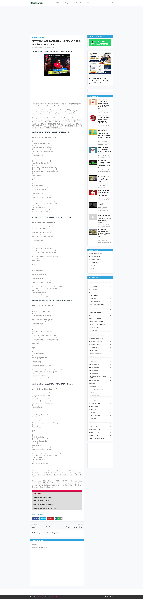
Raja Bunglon (38, 47)
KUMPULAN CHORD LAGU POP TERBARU (44, 508)
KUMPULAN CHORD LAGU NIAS (41, 501)
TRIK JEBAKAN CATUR (100, 429)
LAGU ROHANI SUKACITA (100, 359)
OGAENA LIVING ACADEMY (100, 395)
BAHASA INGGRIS (100, 287)
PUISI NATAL (100, 401)
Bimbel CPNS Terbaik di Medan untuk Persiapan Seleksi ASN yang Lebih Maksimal (99, 81)
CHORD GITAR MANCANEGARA (100, 304)
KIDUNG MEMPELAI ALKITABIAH (100, 336)
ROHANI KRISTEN (100, 406)
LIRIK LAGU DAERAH (100, 367)
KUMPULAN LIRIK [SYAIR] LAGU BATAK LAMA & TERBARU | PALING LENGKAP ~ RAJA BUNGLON (103, 119)
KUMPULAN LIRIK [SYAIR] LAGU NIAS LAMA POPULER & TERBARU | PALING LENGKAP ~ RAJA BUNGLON (103, 104)
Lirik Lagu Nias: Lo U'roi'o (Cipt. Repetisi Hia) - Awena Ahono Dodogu (104, 178)
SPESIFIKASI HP (100, 424)
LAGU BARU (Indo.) (100, 350)
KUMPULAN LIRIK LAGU (100, 344)
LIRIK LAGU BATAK (100, 364)
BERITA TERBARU (100, 295)
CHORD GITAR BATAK (38, 514)
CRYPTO (100, 315)
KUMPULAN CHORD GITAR (100, 338)
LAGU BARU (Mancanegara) (100, 353)
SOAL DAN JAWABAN (100, 415)
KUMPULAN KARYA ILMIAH (96, 259)
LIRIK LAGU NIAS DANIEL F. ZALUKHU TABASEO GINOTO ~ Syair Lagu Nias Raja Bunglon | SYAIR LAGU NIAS (104, 134)
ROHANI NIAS (100, 409)
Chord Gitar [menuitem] (79, 3)
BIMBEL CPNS (100, 298)
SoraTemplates (40, 597)
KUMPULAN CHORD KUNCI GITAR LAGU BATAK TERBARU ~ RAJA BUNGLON (103, 193)
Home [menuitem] (47, 3)
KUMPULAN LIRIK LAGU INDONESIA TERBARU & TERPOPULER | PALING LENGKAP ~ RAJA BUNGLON (104, 218)
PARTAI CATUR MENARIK (100, 398)
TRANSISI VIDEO (100, 427)
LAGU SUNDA (100, 362)
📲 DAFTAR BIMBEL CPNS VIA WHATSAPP (99, 43)
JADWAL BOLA (100, 330)
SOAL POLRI (100, 418)
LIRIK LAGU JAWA (100, 370)
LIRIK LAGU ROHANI (100, 380)
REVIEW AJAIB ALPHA (100, 403)
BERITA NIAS (100, 292)
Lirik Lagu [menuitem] (88, 3)
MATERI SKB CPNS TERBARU (100, 389)
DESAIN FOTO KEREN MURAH (100, 318)
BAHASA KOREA (100, 289)
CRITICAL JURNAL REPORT (96, 256)
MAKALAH (92, 265)
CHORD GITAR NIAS (100, 307)
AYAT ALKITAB (100, 281)
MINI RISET (92, 268)
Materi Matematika (94, 271)
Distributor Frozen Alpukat (100, 321)
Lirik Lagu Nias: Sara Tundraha (104, 203)
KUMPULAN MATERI (94, 262)
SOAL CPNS (100, 412)
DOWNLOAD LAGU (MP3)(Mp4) (100, 324)
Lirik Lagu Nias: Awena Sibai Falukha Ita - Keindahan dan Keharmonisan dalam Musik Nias (104, 164)
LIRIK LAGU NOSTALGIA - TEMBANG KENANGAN (100, 377)
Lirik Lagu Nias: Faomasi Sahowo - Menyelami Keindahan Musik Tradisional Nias (104, 233)
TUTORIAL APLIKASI (100, 432)
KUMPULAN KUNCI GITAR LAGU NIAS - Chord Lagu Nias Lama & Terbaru (104, 150)
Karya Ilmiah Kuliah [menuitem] (56, 3)
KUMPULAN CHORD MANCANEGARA (43, 504)
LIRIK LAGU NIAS (100, 373)
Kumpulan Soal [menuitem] (69, 3)
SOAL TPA (100, 421)
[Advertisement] (71, 20)
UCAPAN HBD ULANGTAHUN (100, 438)
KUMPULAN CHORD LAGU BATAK (42, 497)
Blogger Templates (56, 597)
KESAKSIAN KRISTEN (100, 333)
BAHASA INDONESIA (100, 284)
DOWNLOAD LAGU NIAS (100, 327)
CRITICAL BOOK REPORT (96, 253)
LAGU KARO (100, 356)
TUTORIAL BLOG (100, 435)
